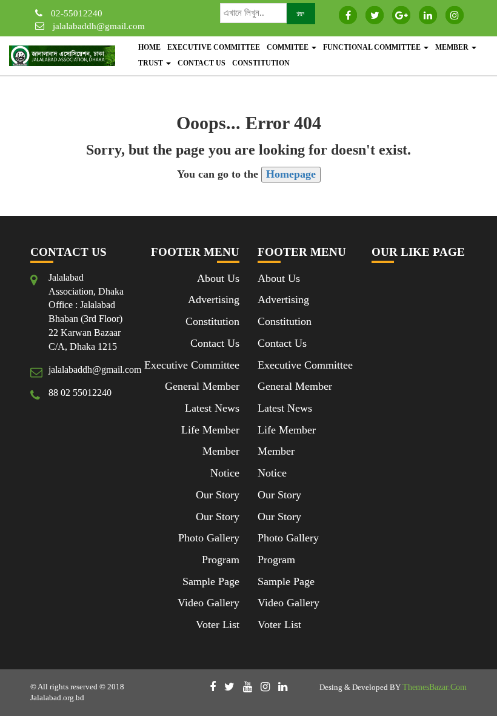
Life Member (210, 430)
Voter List (217, 624)
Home (149, 47)
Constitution (261, 63)
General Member (202, 386)
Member (452, 47)
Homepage (291, 174)
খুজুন (300, 13)
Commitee (288, 47)
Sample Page (210, 581)
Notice (224, 473)
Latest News (212, 408)
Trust (151, 63)
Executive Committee (213, 47)
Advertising (213, 299)
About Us (218, 278)
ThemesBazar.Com (434, 687)
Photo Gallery (208, 538)
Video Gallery (208, 603)
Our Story (217, 495)
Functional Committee (372, 47)
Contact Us (201, 63)
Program (220, 560)
